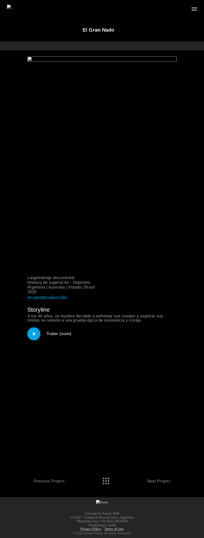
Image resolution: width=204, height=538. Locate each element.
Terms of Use (114, 529)
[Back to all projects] (106, 480)
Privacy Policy (90, 529)
